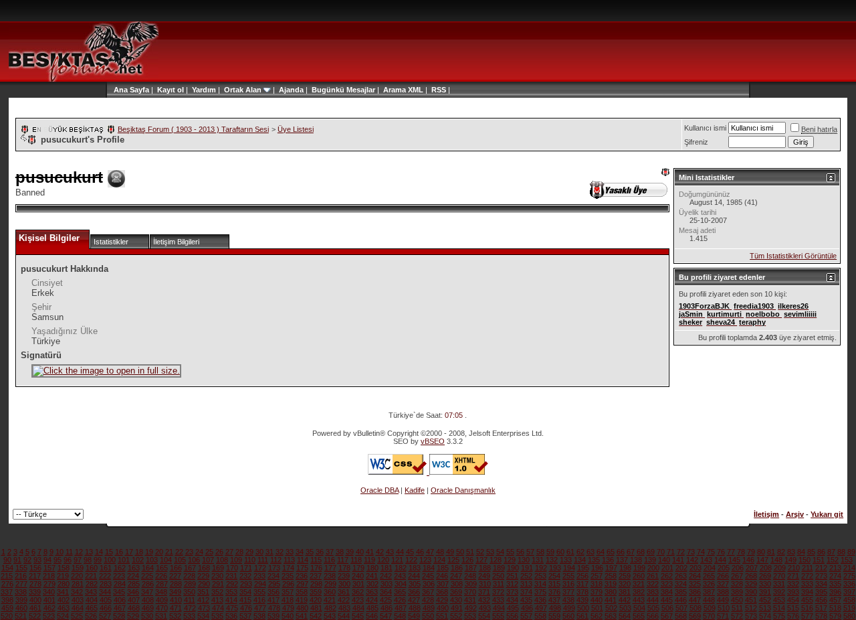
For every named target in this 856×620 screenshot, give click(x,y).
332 (793, 584)
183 (415, 568)
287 (162, 584)
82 (781, 552)
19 (149, 552)
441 (611, 600)
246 (442, 576)
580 (849, 616)
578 (821, 616)
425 (386, 600)
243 (400, 576)
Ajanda (291, 90)
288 (176, 584)
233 (259, 576)
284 (120, 584)
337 (7, 592)
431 (470, 600)
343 (91, 592)
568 (681, 616)
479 (288, 608)
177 (330, 568)
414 (231, 600)
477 (260, 608)
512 (751, 608)
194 (569, 568)
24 (199, 552)
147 (762, 560)
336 (849, 584)
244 (414, 576)
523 (49, 616)
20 (159, 552)
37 (330, 552)
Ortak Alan (242, 90)
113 (289, 560)
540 (288, 616)
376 (554, 592)
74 (701, 552)
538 (259, 616)
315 (554, 584)
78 (741, 552)
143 (706, 560)
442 (625, 600)
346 (133, 592)
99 (98, 560)
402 (64, 600)
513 (765, 608)
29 (249, 552)
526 (91, 616)
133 (566, 560)
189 (499, 568)
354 (245, 592)
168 (204, 568)
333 (807, 584)
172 (260, 568)
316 (568, 584)
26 (219, 552)
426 (400, 600)
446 (681, 600)
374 (526, 592)
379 (597, 592)
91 (17, 560)
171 (246, 568)
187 (471, 568)
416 (259, 600)
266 (723, 576)
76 (721, 552)
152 (833, 560)
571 (723, 616)
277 (21, 584)
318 (597, 584)
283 (106, 584)
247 (456, 576)
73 (691, 552)
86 (821, 552)
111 (262, 560)
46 (420, 552)
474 (218, 608)
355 (259, 592)
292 (232, 584)
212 (821, 568)
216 (21, 576)
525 (77, 616)
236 (302, 576)
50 (460, 552)
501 (597, 608)
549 (414, 616)
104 (166, 560)
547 (386, 616)
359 (316, 592)
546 (372, 616)
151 (819, 560)
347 (147, 592)
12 (79, 552)
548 (400, 616)
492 (471, 608)
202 (681, 568)
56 (520, 552)
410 (176, 600)
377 (568, 592)
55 (510, 552)
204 (710, 568)
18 (139, 552)
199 (639, 568)
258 (611, 576)
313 (526, 584)
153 (847, 560)
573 (751, 616)
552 (456, 616)
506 (667, 608)
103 (152, 560)
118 (356, 560)
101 (124, 560)
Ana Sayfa (131, 90)
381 (625, 592)
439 (582, 600)
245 (428, 576)
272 (807, 576)
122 (411, 560)
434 (512, 600)
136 (608, 560)
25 (209, 552)
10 (60, 552)
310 (485, 584)
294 (260, 584)
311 (498, 584)
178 (344, 568)
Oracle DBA (379, 490)
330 (765, 584)
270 (779, 576)
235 (288, 576)
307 (443, 584)
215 (7, 576)
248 (470, 576)
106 (194, 560)
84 (801, 552)
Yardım (204, 90)
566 (653, 616)
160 (92, 568)
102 (138, 560)
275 (849, 576)
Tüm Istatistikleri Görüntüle (793, 256)
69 (651, 552)
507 (681, 608)
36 (320, 552)
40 (360, 552)
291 (218, 584)
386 (695, 592)
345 (119, 592)
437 (554, 600)
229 (203, 576)
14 (99, 552)
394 (807, 592)
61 (570, 552)
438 (568, 600)
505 (653, 608)
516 (807, 608)
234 (274, 576)
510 (724, 608)
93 (37, 560)
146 (748, 560)
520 (7, 616)
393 (793, 592)
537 (245, 616)
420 (316, 600)
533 (189, 616)
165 (162, 568)
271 (793, 576)
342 (77, 592)
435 (526, 600)
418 (288, 600)
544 (344, 616)
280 (64, 584)
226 (161, 576)
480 (302, 608)
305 (415, 584)
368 (442, 592)
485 (372, 608)
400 (35, 600)
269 (765, 576)
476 (246, 608)
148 (776, 560)
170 (232, 568)
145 (734, 560)
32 (280, 552)
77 (731, 552)
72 (681, 552)
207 (752, 568)
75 (711, 552)
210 (794, 568)
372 (498, 592)
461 (35, 608)
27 (229, 552)
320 (625, 584)
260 (639, 576)
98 (88, 560)
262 (667, 576)
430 (456, 600)
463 (64, 608)
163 (134, 568)
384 (667, 592)
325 (695, 584)
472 (190, 608)
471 (176, 608)
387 (709, 592)
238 (330, 576)
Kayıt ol (170, 90)
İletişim (766, 514)
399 (21, 600)
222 (105, 576)
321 (639, 584)
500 (583, 608)
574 (765, 616)
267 (737, 576)
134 (580, 560)
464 (78, 608)
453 (779, 600)
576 (793, 616)
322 (653, 584)
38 (340, 552)
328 (737, 584)
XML (415, 90)
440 (597, 600)
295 (274, 584)
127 (481, 560)
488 (415, 608)
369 (456, 592)
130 (524, 560)
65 (611, 552)
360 (330, 592)
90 (7, 560)
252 (526, 576)
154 (7, 568)
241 (372, 576)
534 (203, 616)
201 (667, 568)
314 (540, 584)
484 (358, 608)
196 (597, 568)
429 (442, 600)
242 (386, 576)
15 (109, 552)
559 (554, 616)
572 (737, 616)
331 (779, 584)
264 (695, 576)
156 (35, 568)
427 (414, 600)
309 (471, 584)
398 (7, 600)
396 (835, 592)
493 (485, 608)
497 (541, 608)
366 (414, 592)
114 (302, 560)
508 (695, 608)
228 (189, 576)
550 (428, 616)
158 (64, 568)
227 (175, 576)
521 (21, 616)
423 (358, 600)
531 (161, 616)
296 (288, 584)
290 (204, 584)
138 (636, 560)
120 (383, 560)
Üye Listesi (296, 129)
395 (821, 592)
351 (203, 592)
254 (554, 576)
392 (779, 592)
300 (344, 584)
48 (440, 552)
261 (653, 576)
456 (821, 600)
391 (765, 592)
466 (106, 608)
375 (540, 592)
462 (49, 608)
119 (369, 560)
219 (63, 576)
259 (625, 576)
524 (63, 616)
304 (401, 584)
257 (597, 576)
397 (849, 592)
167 (190, 568)
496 (527, 608)
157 (49, 568)
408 (148, 600)
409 (162, 600)
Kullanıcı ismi (705, 128)
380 (611, 592)
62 (580, 552)
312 (512, 584)
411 (189, 600)
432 (484, 600)
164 (148, 568)
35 (310, 552)
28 (239, 552)
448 (709, 600)
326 (709, 584)
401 (49, 600)
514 (779, 608)
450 (737, 600)
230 (217, 576)
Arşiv (795, 514)
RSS (438, 90)
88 (841, 552)
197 (611, 568)
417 (274, 600)
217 (35, 576)
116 (329, 560)
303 (387, 584)
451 (751, 600)
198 (625, 568)
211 (807, 568)
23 (189, 552)
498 (555, 608)
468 (134, 608)
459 (7, 608)
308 (457, 584)
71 (671, 552)
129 (510, 560)
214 (849, 568)
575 (779, 616)
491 (457, 608)
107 (208, 560)
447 (695, 600)
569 (695, 616)
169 (218, 568)
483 (344, 608)
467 (120, 608)
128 (496, 560)
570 (709, 616)
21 (169, 552)
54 (500, 552)
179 (358, 568)
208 (766, 568)
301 (358, 584)
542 (316, 616)
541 (302, 616)
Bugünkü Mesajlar (343, 90)
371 (484, 592)
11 (69, 552)
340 (49, 592)
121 (397, 560)
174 (288, 568)
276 (7, 584)
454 (793, 600)
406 (120, 600)
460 (21, 608)
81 (771, 552)
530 (147, 616)
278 (35, 584)
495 (513, 608)
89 (851, 552)
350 (189, 592)
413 (217, 600)
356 (274, 592)
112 (276, 560)
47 (430, 552)
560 (568, 616)
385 (681, 592)
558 (540, 616)
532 (175, 616)
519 (849, 608)
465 (92, 608)
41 (370, 552)
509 (710, 608)
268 (751, 576)
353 (231, 592)
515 (793, 608)
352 (217, 592)
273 (821, 576)
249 (484, 576)
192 (541, 568)
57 (530, 552)
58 (540, 552)
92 (27, 560)
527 (105, 616)
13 (89, 552)
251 (512, 576)
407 (134, 600)
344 (105, 592)
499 (569, 608)
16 (119, 552)
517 (821, 608)
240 (358, 576)
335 (835, 584)
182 (401, 568)
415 (245, 600)
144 (720, 560)
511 (737, 608)
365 (400, 592)
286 (148, 584)
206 (738, 568)
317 (582, 584)
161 (106, 568)
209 (780, 568)
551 (442, 616)
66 (621, 552)
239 (344, 576)
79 (751, 552)
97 (78, 560)
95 (58, 560)
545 (358, 616)
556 (512, 616)
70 (661, 552)
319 (611, 584)
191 (527, 568)
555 (498, 616)
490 (443, 608)
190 (513, 568)
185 (443, 568)
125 (453, 560)
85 (811, 552)
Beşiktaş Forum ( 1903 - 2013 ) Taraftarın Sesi (193, 129)
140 (664, 560)
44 (400, 552)
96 (68, 560)
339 (35, 592)
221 (91, 576)
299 (330, 584)
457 (835, 600)
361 (344, 592)
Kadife (415, 490)
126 (467, 560)
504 (639, 608)
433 (498, 600)
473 (204, 608)
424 (372, 600)
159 (78, 568)
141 (678, 560)
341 (63, 592)
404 (92, 600)
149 (790, 560)
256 (582, 576)
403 (78, 600)
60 (560, 552)
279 (49, 584)
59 (550, 552)
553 (470, 616)
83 (791, 552)
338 (21, 592)
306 (429, 584)
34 (300, 552)
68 (641, 552)
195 (583, 568)
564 (625, 616)
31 (269, 552)
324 (681, 584)
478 (274, 608)
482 (330, 608)
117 (342, 560)
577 (807, 616)
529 (133, 616)
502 (611, 608)
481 (316, 608)
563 (611, 616)
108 (222, 560)
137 (622, 560)
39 (350, 552)
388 (723, 592)
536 (231, 616)
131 (538, 560)
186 (457, 568)
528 (119, 616)
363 (372, 592)
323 (667, 584)
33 (290, 552)
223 (119, 576)
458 (849, 600)
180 (372, 568)
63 (590, 552)
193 (555, 568)
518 (835, 608)
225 (147, 576)
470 (162, 608)
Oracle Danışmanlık (463, 490)
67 (631, 552)
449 (723, 600)
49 (450, 552)
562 (597, 616)
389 (737, 592)
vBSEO (433, 441)
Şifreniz (696, 142)
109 (236, 560)
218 (49, 576)
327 (723, 584)
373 (512, 592)
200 (653, 568)
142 (692, 560)
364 (386, 592)
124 (439, 560)
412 (203, 600)
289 (190, 584)
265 (709, 576)
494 (499, 608)
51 (470, 552)
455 (807, 600)
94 (47, 560)
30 (259, 552)
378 (582, 592)
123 (425, 560)
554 (484, 616)
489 (429, 608)
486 (387, 608)
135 (594, 560)
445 (667, 600)
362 (358, 592)
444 (653, 600)
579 (835, 616)
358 (302, 592)
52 (480, 552)
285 (134, 584)
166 (176, 568)
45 (410, 552)
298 (316, 584)
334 (821, 584)
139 (650, 560)
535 (217, 616)
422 (344, 600)
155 (21, 568)
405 (106, 600)
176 (316, 568)
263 (681, 576)
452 (765, 600)
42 (380, 552)
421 (330, 600)
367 (428, 592)
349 (175, 592)
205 (724, 568)
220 (77, 576)
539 (274, 616)
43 (390, 552)
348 (161, 592)
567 (667, 616)
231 (231, 576)
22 (179, 552)
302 (372, 584)
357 (288, 592)
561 (582, 616)
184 (429, 568)
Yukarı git (827, 514)
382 (639, 592)
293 (246, 584)
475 (232, 608)
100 (110, 560)
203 (695, 568)
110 (249, 560)
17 (129, 552)
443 (639, 600)
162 (120, 568)
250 (498, 576)
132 (552, 560)
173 (274, 568)
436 (540, 600)
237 (316, 576)
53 (490, 552)
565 (639, 616)
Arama (394, 90)
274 (835, 576)
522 (35, 616)
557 (526, 616)
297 (302, 584)
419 (302, 600)
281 (78, 584)
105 (180, 560)
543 (330, 616)
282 (92, 584)
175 (302, 568)
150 (804, 560)
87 (831, 552)
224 (133, 576)
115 (316, 560)
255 (568, 576)
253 (540, 576)
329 (751, 584)
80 (761, 552)
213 (835, 568)
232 (245, 576)
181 (387, 568)
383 (653, 592)
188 (485, 568)
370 (470, 592)
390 (751, 592)
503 (625, 608)
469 (148, 608)
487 (401, 608)
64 (601, 552)
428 (428, 600)
